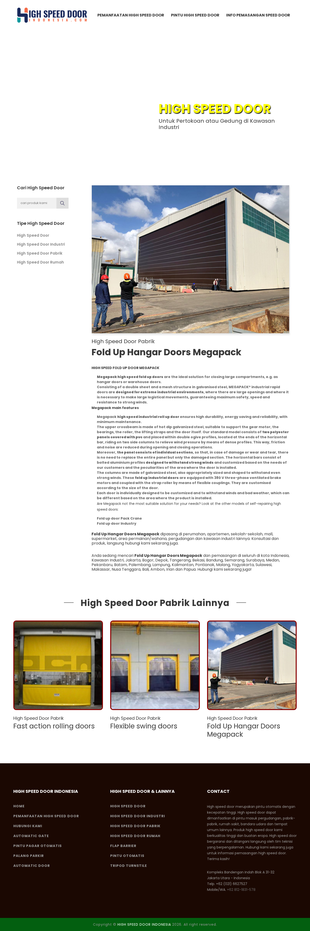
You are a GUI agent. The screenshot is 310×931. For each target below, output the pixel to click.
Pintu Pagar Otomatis (37, 845)
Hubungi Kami (27, 826)
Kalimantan (183, 565)
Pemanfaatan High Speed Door (130, 15)
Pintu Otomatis (127, 855)
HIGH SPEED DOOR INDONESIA (144, 924)
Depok (161, 560)
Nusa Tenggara (126, 569)
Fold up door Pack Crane (119, 518)
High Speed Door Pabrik (39, 253)
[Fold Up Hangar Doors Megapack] (252, 665)
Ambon (157, 569)
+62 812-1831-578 (241, 889)
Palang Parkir (28, 855)
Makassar (101, 569)
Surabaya (255, 560)
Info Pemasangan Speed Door (258, 15)
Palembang (140, 565)
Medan (272, 560)
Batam (120, 565)
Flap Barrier (123, 845)
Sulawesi (263, 565)
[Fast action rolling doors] (58, 665)
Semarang (234, 560)
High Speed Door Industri (41, 244)
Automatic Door (31, 865)
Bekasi (198, 560)
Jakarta (132, 560)
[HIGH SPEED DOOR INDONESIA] (52, 15)
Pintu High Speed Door (195, 15)
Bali (145, 569)
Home (19, 806)
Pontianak (204, 565)
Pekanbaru (102, 565)
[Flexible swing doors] (155, 665)
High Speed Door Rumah (40, 262)
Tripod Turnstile (128, 865)
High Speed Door (33, 235)
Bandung (214, 560)
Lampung (161, 565)
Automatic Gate (31, 835)
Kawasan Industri (108, 560)
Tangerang (180, 560)
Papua (190, 569)
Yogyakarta (243, 565)
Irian (170, 569)
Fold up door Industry (116, 523)
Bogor (148, 560)
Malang (223, 565)
